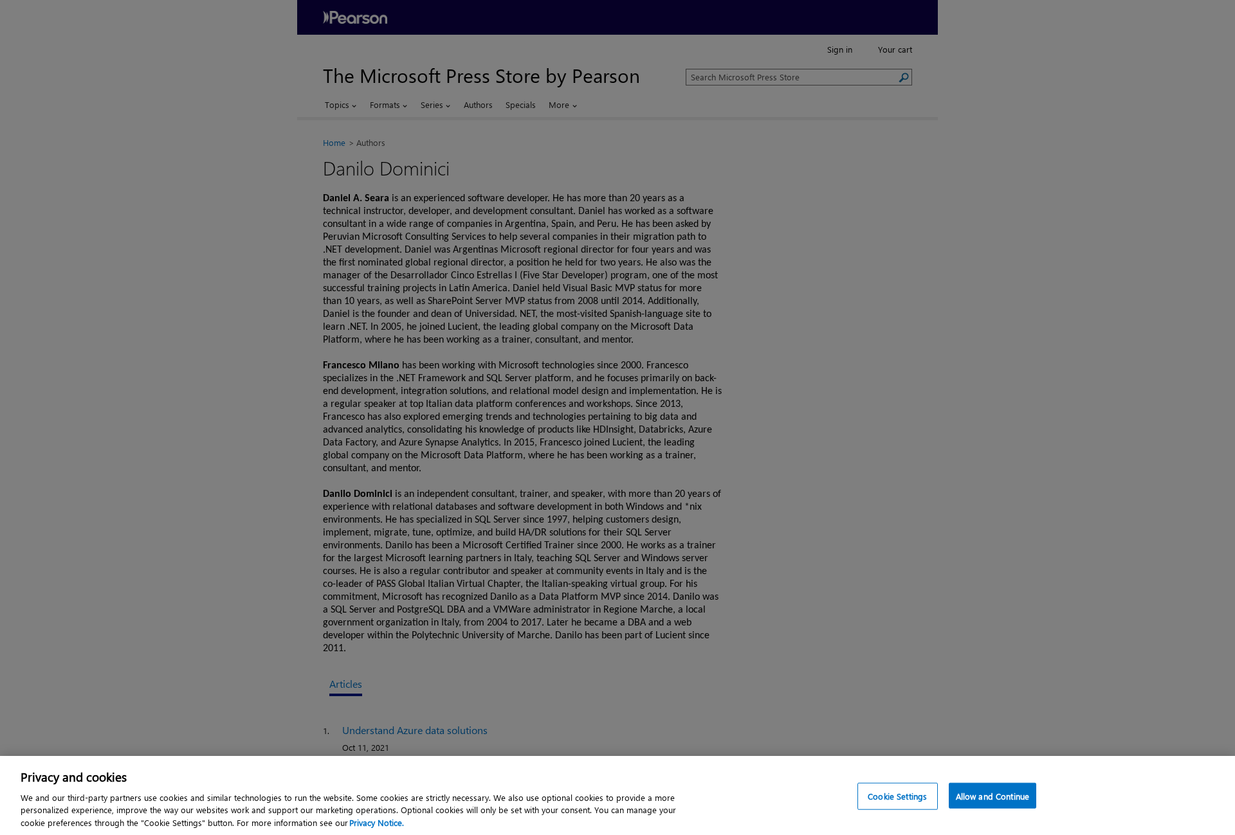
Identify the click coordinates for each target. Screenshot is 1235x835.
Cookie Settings (897, 796)
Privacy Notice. (376, 821)
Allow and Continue (992, 796)
